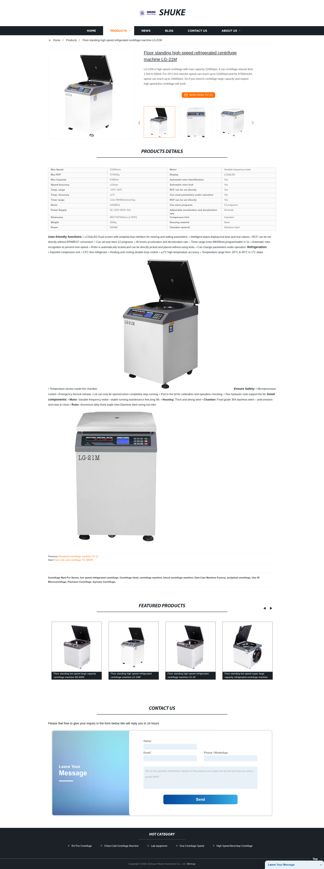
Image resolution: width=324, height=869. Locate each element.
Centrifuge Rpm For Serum (63, 577)
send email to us (201, 94)
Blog (169, 30)
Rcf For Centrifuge (82, 845)
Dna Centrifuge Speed (192, 845)
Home (91, 30)
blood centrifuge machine (178, 577)
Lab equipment (159, 845)
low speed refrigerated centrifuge (99, 577)
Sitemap (191, 863)
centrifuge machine (151, 577)
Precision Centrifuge (79, 581)
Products (118, 30)
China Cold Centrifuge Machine (121, 845)
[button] (139, 123)
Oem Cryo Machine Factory (209, 577)
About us (229, 30)
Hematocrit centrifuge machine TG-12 (78, 556)
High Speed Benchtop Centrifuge (234, 845)
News (146, 30)
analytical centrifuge (238, 577)
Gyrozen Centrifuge (104, 581)
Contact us (197, 30)
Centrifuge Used (129, 577)
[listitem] (162, 121)
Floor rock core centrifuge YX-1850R (73, 560)
